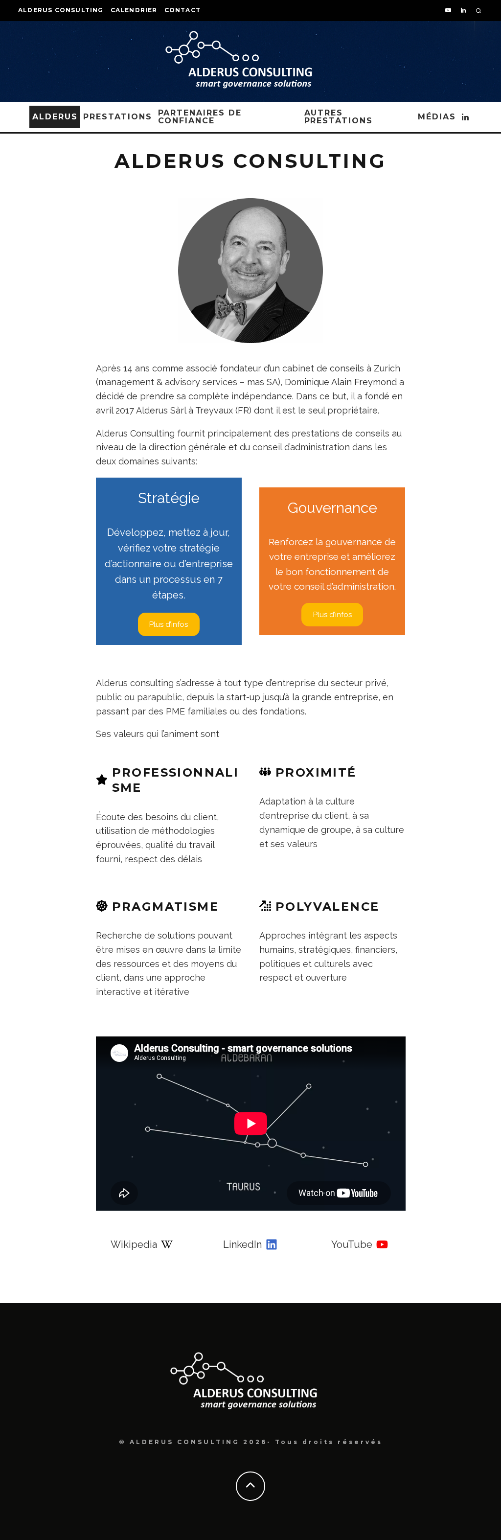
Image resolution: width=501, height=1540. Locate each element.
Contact (182, 10)
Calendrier (134, 10)
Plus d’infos (168, 624)
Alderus (54, 116)
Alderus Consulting (61, 10)
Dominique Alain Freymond (341, 382)
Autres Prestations (338, 116)
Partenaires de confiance (200, 116)
